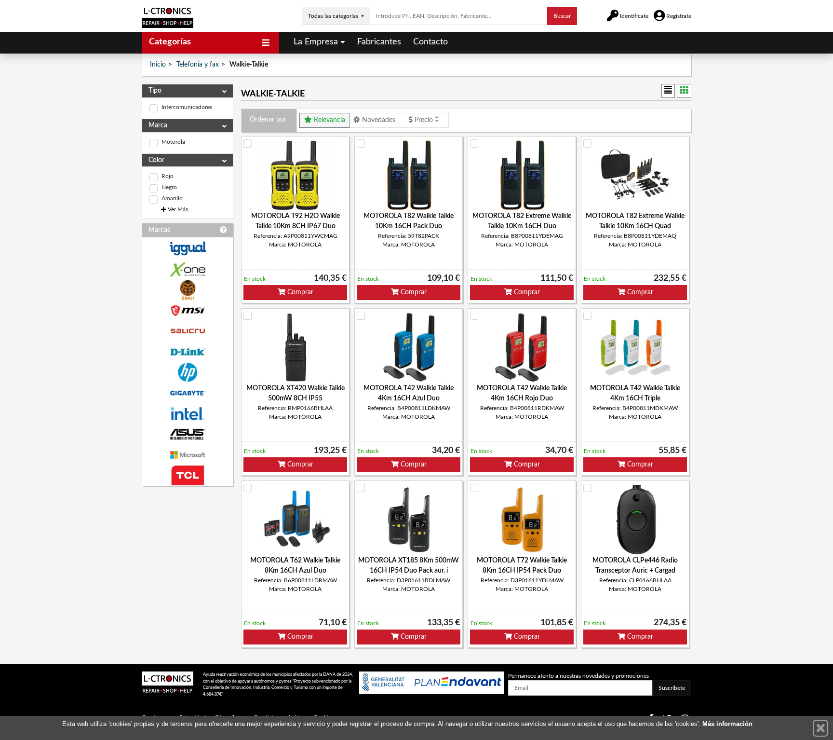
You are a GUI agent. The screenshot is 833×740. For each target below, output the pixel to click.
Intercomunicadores (186, 107)
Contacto (430, 42)
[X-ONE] (187, 269)
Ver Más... (179, 209)
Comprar (299, 292)
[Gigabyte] (187, 393)
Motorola (173, 142)
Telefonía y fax (197, 64)
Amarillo (172, 198)
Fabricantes (379, 42)
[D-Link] (187, 352)
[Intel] (187, 413)
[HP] (187, 372)
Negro (169, 187)
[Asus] (187, 434)
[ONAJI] (187, 290)
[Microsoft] (187, 455)
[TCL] (187, 475)
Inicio (158, 64)
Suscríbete (671, 688)
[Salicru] (187, 331)
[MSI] (187, 310)
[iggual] (187, 248)
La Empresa (316, 42)
